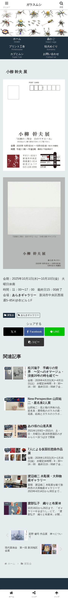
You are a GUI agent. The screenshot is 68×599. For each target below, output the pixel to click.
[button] (34, 342)
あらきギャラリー (30, 315)
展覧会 (10, 315)
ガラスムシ (34, 4)
